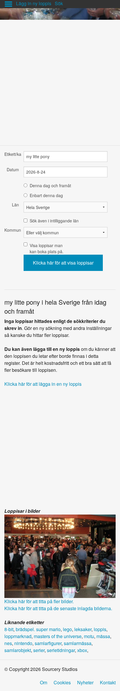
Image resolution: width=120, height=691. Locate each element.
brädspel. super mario (38, 629)
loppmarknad (17, 636)
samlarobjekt (17, 650)
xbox (82, 650)
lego (67, 629)
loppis (100, 629)
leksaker (82, 629)
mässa (103, 636)
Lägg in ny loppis (33, 3)
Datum (13, 169)
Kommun (11, 230)
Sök (59, 3)
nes (8, 643)
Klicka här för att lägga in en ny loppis (43, 384)
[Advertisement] (60, 80)
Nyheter (85, 682)
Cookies (62, 682)
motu (89, 636)
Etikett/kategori (11, 154)
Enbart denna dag (46, 195)
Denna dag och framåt (50, 185)
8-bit (8, 629)
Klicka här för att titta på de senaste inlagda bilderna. (58, 608)
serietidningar (61, 650)
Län (15, 205)
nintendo (23, 643)
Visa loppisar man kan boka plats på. (46, 248)
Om (43, 682)
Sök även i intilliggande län (54, 221)
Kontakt (108, 682)
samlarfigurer (48, 643)
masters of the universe (58, 636)
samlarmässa (77, 643)
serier (39, 650)
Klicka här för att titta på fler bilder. (39, 601)
